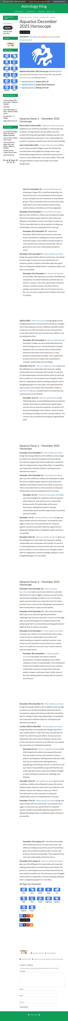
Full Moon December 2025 (49, 495)
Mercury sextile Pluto (48, 398)
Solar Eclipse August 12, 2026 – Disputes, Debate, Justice (10, 111)
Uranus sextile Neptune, (52, 189)
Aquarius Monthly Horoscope (54, 959)
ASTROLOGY (31, 11)
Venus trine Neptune (55, 273)
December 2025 (44, 17)
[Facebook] (21, 915)
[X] (24, 915)
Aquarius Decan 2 (28, 84)
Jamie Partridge (51, 953)
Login (6, 160)
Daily (57, 37)
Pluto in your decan (39, 321)
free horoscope (26, 77)
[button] (53, 11)
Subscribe (8, 27)
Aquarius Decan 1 (28, 81)
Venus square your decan (53, 631)
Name (21, 989)
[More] (31, 915)
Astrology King (34, 6)
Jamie (5, 138)
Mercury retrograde (27, 391)
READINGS (41, 11)
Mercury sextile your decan (46, 366)
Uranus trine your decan (49, 145)
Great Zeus (6, 107)
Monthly (35, 17)
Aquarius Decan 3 (28, 88)
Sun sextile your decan (52, 212)
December (43, 37)
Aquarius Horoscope (40, 959)
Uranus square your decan (52, 726)
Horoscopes (28, 17)
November (33, 37)
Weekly (23, 40)
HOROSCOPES (18, 11)
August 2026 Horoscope (10, 121)
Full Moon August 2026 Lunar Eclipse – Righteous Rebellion (10, 102)
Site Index (9, 162)
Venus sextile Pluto (54, 340)
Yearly (29, 40)
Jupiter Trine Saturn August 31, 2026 (36, 1)
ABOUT (48, 11)
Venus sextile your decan (53, 254)
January (51, 37)
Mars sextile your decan (53, 453)
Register (13, 160)
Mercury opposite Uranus (48, 749)
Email (21, 995)
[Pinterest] (28, 915)
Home (21, 17)
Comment (22, 971)
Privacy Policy (34, 1014)
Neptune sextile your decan (53, 125)
